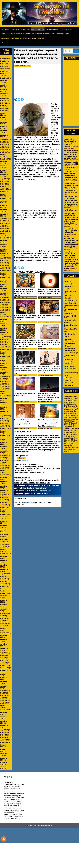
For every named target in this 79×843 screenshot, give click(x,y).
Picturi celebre (68, 343)
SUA (71, 444)
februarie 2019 (3, 353)
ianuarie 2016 (4, 475)
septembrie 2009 (4, 726)
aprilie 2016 (3, 465)
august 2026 (4, 58)
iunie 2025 (3, 103)
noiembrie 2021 (3, 245)
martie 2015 (4, 507)
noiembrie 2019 (3, 324)
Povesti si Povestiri (70, 353)
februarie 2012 (3, 629)
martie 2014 (4, 547)
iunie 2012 (3, 618)
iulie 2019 (3, 339)
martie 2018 (4, 389)
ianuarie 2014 (4, 554)
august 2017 (4, 416)
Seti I (48, 483)
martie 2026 (4, 71)
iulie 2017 (3, 418)
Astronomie (22, 29)
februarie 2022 (3, 234)
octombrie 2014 (3, 526)
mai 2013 (3, 581)
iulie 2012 (3, 616)
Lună (74, 417)
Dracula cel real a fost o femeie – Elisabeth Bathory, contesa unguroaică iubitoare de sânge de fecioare (71, 175)
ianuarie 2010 (4, 710)
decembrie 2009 (3, 713)
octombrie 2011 (3, 645)
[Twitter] (19, 99)
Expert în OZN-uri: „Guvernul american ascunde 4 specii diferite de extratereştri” (70, 142)
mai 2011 (2, 660)
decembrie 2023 (3, 162)
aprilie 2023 (4, 189)
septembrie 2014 (4, 531)
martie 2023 (4, 191)
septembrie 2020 (4, 294)
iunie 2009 (3, 735)
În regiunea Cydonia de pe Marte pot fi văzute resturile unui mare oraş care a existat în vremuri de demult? (71, 154)
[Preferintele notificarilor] (3, 839)
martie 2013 (4, 586)
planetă (72, 430)
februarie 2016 (3, 471)
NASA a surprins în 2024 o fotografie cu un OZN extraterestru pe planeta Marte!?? (71, 164)
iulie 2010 (3, 693)
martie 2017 (4, 428)
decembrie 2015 (3, 478)
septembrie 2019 (4, 333)
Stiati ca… (18, 38)
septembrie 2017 (4, 412)
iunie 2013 (3, 579)
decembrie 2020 (3, 281)
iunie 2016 (3, 460)
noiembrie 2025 (3, 86)
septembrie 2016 (4, 452)
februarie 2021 (3, 274)
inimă (32, 480)
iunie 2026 (3, 64)
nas (21, 483)
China (71, 402)
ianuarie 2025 (2, 118)
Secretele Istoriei (69, 373)
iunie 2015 (3, 500)
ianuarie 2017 (4, 435)
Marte (67, 419)
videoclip (71, 449)
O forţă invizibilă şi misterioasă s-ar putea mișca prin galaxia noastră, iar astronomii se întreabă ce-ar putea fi (71, 187)
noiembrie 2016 (3, 443)
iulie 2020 (3, 300)
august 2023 (4, 179)
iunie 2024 (3, 144)
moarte (50, 480)
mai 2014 (3, 542)
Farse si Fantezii (69, 300)
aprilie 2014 (4, 544)
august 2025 (4, 98)
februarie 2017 (3, 432)
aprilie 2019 (3, 347)
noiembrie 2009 (3, 717)
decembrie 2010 (3, 674)
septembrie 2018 (4, 373)
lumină (67, 417)
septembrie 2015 (4, 491)
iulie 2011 (3, 655)
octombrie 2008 (3, 763)
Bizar (28, 29)
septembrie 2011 (4, 649)
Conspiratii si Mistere (52, 29)
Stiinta (53, 33)
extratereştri (69, 410)
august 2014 (4, 534)
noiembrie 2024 (3, 127)
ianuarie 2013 (4, 593)
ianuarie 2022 (4, 238)
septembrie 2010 (4, 687)
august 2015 (4, 495)
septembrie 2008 (4, 767)
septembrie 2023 (4, 175)
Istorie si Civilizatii (37, 29)
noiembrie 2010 (3, 678)
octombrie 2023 (3, 171)
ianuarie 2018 (4, 396)
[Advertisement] (37, 83)
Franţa (67, 413)
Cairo (18, 480)
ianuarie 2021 (4, 277)
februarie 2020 (3, 313)
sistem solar (69, 440)
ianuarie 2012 (4, 633)
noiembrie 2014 (3, 522)
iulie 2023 (3, 181)
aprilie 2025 (4, 108)
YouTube (68, 451)
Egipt (22, 480)
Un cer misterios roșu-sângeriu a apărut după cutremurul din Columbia (71, 231)
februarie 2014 (3, 550)
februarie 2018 (3, 392)
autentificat (30, 502)
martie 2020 (4, 310)
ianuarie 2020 (4, 317)
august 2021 (4, 258)
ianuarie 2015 (4, 514)
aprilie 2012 (3, 623)
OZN (70, 427)
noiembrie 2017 (3, 403)
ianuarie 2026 (4, 78)
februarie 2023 (3, 195)
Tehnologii (60, 33)
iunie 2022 (3, 223)
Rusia (70, 436)
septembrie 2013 (4, 570)
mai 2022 (3, 226)
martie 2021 (4, 270)
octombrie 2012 (3, 605)
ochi (71, 425)
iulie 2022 (3, 221)
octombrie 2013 (3, 566)
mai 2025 (3, 106)
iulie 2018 (3, 379)
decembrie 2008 (3, 754)
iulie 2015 (3, 497)
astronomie (69, 398)
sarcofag (43, 483)
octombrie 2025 (3, 90)
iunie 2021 (3, 263)
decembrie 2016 (3, 439)
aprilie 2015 (3, 505)
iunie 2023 (3, 184)
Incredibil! (40, 38)
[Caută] (76, 50)
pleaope (25, 483)
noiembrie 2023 (3, 166)
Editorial (66, 298)
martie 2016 (4, 468)
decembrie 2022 (3, 202)
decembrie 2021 (3, 241)
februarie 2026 (3, 74)
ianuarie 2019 (4, 356)
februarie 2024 (3, 155)
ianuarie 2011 (4, 670)
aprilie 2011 (3, 663)
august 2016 (4, 455)
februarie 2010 (3, 706)
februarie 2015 (3, 511)
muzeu (16, 483)
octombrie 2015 (3, 487)
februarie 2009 (3, 746)
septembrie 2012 (4, 610)
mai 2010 (3, 698)
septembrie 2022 (4, 215)
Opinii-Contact (68, 334)
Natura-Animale (66, 29)
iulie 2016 (3, 458)
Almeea (14, 29)
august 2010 (4, 690)
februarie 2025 (3, 114)
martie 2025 (4, 111)
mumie (56, 480)
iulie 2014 (3, 537)
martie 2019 (4, 349)
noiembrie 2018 (3, 364)
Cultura (33, 38)
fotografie (71, 411)
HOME (2, 29)
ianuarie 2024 (4, 159)
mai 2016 (3, 463)
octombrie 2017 (3, 408)
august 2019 (4, 337)
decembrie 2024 (3, 123)
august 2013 (4, 574)
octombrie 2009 (3, 722)
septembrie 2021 (4, 254)
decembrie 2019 (3, 320)
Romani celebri (68, 366)
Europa (74, 408)
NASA (67, 421)
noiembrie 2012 (3, 601)
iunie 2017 (3, 421)
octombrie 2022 (3, 210)
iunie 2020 (3, 302)
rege (37, 483)
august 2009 (4, 730)
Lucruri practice (69, 320)
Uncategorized (68, 385)
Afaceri (8, 29)
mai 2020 (3, 305)
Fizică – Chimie (68, 303)
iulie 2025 (3, 100)
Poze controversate (7, 38)
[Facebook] (15, 99)
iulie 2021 (3, 260)
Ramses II (32, 483)
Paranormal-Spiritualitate (25, 33)
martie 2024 (4, 152)
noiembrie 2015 (3, 482)
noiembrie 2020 (3, 285)
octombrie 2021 (3, 250)
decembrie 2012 (3, 596)
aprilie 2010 (3, 700)
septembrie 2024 (4, 136)
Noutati (66, 331)
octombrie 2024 (3, 131)
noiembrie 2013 (3, 561)
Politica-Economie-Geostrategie (70, 349)
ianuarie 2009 (2, 750)
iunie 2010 (3, 695)
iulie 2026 (3, 61)
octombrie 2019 (3, 329)
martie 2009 (4, 742)
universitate (69, 447)
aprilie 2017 (3, 426)
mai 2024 (3, 147)
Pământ (68, 432)
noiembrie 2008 (3, 759)
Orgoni (67, 33)
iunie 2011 (3, 658)
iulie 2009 (3, 732)
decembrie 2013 (3, 557)
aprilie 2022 (4, 228)
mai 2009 (3, 737)
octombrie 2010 (3, 682)
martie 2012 (4, 626)
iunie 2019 (3, 342)
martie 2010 (4, 703)
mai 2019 (3, 344)
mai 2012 (3, 621)
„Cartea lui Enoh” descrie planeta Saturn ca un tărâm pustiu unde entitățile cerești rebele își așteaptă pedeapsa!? (71, 243)
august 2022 (4, 218)
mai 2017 (3, 423)
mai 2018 (3, 384)
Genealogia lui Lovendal (71, 305)
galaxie (74, 413)
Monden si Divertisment (71, 325)
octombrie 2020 (3, 289)
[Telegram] (22, 99)
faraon (27, 480)
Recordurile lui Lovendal (68, 363)
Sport (65, 375)
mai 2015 (3, 502)
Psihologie (67, 359)
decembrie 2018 (3, 360)
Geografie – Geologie (7, 33)
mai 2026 (3, 66)
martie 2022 (4, 231)
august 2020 (4, 297)
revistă (67, 434)
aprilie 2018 (3, 386)
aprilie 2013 (3, 584)
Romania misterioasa (42, 33)
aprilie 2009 (4, 740)
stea (71, 442)
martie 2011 (3, 665)
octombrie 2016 (3, 447)
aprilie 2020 (4, 307)
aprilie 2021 (3, 268)
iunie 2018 (3, 381)
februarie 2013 (3, 590)
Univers (68, 445)
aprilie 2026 (4, 69)
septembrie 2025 (4, 94)
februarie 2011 (4, 668)
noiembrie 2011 (3, 640)
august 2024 (4, 139)
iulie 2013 (3, 576)
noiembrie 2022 (3, 206)
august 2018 (4, 376)
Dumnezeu (72, 406)
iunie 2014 (3, 539)
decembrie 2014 (3, 517)
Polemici (66, 346)
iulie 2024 (3, 142)
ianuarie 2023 (4, 198)
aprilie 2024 (4, 149)
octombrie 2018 (3, 368)
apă (75, 396)
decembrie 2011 (3, 636)
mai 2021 (3, 265)
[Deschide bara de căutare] (3, 43)
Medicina (26, 38)
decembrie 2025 (3, 81)
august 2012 (4, 613)
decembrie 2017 (3, 399)
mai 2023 (3, 186)
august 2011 (4, 653)
